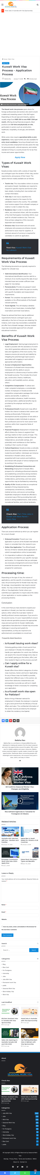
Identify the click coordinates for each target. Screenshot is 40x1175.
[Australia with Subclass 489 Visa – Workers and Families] (10, 832)
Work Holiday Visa (8, 991)
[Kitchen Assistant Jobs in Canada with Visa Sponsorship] (10, 1012)
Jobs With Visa (7, 979)
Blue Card (6, 967)
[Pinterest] (10, 720)
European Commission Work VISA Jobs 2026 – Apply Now (10, 861)
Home (5, 59)
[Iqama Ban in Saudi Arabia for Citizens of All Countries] (29, 832)
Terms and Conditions (25, 1159)
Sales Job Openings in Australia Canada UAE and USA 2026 (10, 1042)
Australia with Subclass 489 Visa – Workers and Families (10, 840)
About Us (16, 1162)
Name (4, 904)
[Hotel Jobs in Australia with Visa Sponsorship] (29, 1012)
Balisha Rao (8, 79)
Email (4, 912)
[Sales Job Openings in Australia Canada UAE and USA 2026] (10, 1033)
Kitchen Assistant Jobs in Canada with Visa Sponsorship (10, 1021)
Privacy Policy (13, 1159)
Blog (4, 964)
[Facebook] (3, 720)
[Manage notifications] (35, 1170)
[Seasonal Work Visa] (11, 5)
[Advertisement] (20, 33)
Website (4, 919)
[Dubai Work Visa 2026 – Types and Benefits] (29, 853)
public (4, 985)
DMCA (35, 1159)
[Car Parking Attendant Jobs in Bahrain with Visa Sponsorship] (29, 1033)
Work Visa (11, 59)
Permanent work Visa (9, 982)
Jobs (4, 976)
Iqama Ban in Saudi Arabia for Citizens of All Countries (29, 840)
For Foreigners (7, 970)
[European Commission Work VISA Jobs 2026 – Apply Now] (10, 853)
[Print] (18, 720)
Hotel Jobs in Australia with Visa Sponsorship (19, 10)
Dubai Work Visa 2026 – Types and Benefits (29, 860)
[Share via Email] (14, 720)
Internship (6, 973)
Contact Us (23, 1162)
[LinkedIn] (6, 720)
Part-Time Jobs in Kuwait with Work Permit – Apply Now (19, 516)
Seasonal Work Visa (9, 988)
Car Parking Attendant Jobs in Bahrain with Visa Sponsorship (29, 1042)
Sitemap (6, 1159)
